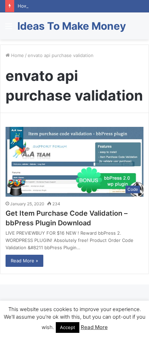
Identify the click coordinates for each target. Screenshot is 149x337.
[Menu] (8, 28)
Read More (94, 327)
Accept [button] (67, 327)
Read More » (24, 260)
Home (17, 55)
